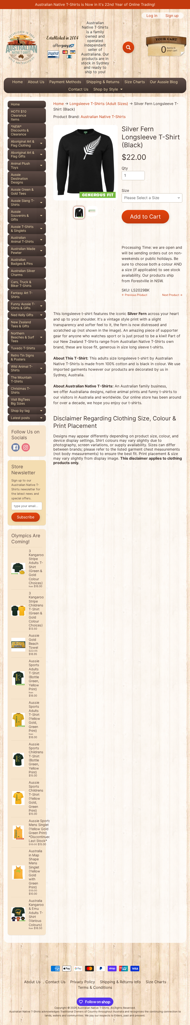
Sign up (172, 15)
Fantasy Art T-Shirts (21, 295)
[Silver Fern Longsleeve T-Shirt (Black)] (79, 212)
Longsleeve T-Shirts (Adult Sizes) (99, 103)
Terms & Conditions (95, 987)
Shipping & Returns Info (120, 981)
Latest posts (28, 419)
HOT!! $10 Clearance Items (18, 115)
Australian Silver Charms (23, 273)
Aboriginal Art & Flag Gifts (28, 155)
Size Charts (134, 81)
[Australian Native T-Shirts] (42, 47)
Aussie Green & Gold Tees (22, 191)
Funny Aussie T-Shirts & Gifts (28, 306)
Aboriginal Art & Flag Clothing (28, 143)
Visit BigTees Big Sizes (20, 401)
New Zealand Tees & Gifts (21, 324)
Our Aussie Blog (164, 81)
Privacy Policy (82, 981)
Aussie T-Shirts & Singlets (28, 229)
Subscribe (25, 517)
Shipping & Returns (102, 81)
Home (17, 81)
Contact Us (78, 89)
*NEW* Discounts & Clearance (20, 130)
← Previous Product (134, 295)
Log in (151, 15)
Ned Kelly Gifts (28, 316)
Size (125, 190)
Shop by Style (108, 90)
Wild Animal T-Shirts (28, 368)
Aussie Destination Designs (19, 178)
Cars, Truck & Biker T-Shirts (21, 284)
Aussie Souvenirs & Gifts (28, 215)
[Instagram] (26, 447)
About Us (36, 81)
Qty (125, 168)
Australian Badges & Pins (22, 261)
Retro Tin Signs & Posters (22, 357)
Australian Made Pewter (28, 251)
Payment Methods (65, 81)
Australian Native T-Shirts (103, 116)
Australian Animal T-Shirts (28, 240)
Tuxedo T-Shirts (23, 348)
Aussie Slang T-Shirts (28, 203)
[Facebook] (15, 447)
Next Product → (172, 295)
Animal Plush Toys (28, 165)
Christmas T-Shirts (20, 390)
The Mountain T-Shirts (21, 379)
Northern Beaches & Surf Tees (28, 337)
